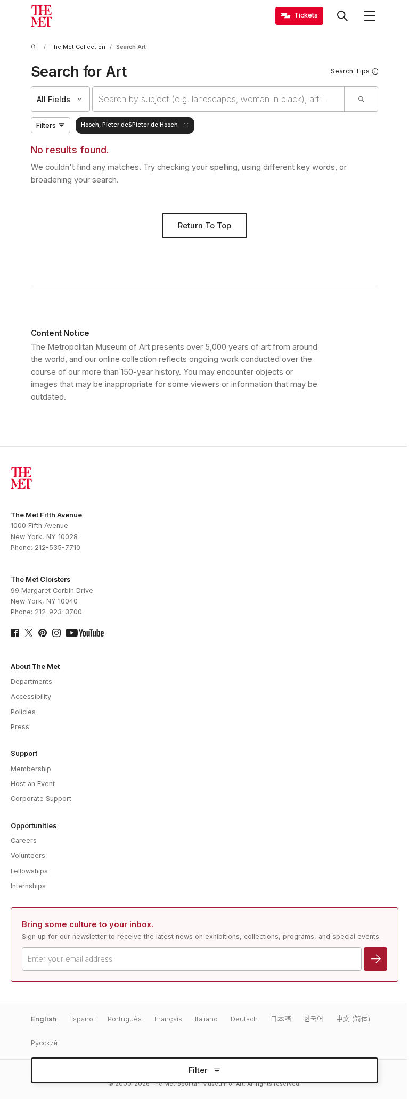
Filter (198, 1070)
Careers (24, 841)
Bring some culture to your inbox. (87, 924)
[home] (35, 47)
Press (20, 727)
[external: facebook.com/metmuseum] (15, 633)
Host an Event (33, 784)
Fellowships (29, 871)
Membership (31, 769)
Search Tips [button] (350, 71)
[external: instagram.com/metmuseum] (56, 633)
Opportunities (33, 826)
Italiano (206, 1019)
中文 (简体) (353, 1019)
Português (125, 1019)
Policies (23, 712)
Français (168, 1019)
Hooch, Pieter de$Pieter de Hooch (129, 124)
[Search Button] (342, 15)
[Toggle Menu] (369, 15)
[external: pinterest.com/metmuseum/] (42, 633)
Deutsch (244, 1019)
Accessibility (31, 696)
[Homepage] (41, 16)
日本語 (281, 1019)
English (43, 1019)
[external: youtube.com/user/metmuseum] (85, 633)
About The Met (35, 667)
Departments (31, 681)
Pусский (44, 1043)
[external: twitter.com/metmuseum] (28, 633)
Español (82, 1019)
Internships (28, 886)
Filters (46, 125)
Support (24, 753)
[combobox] (219, 99)
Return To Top (204, 225)
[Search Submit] (361, 99)
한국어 (313, 1019)
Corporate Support (41, 799)
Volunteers (28, 856)
